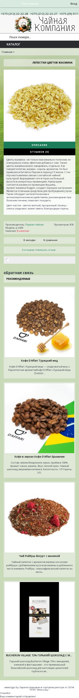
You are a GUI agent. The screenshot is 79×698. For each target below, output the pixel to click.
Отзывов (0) (39, 152)
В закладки (29, 240)
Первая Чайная (34, 224)
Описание (40, 145)
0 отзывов (28, 250)
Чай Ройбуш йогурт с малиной (39, 556)
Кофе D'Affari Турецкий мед (39, 360)
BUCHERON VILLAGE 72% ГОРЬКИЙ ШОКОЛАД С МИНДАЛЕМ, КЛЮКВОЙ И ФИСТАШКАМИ (40, 655)
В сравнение (51, 240)
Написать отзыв (45, 250)
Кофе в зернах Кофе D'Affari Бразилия (39, 456)
